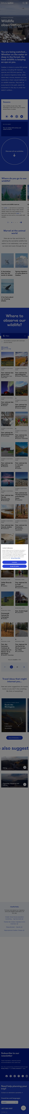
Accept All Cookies (14, 566)
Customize (14, 562)
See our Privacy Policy (15, 558)
